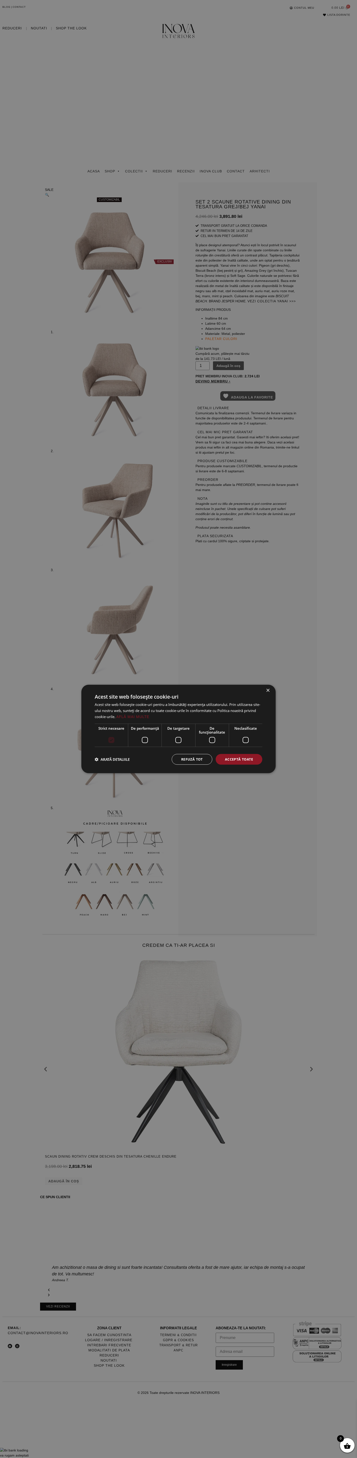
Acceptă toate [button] (239, 759)
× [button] (268, 690)
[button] (112, 759)
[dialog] (178, 729)
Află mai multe (132, 717)
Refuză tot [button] (192, 759)
